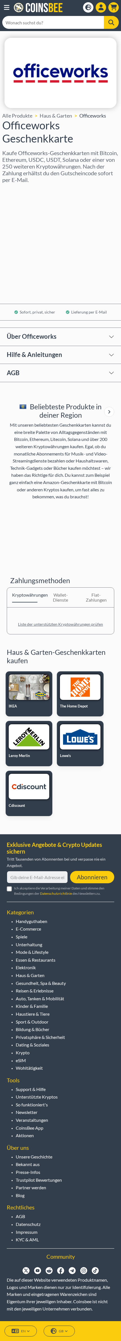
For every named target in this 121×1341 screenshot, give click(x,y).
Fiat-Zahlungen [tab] (96, 597)
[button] (6, 7)
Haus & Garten (56, 116)
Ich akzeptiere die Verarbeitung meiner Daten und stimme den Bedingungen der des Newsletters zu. (59, 891)
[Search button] (111, 22)
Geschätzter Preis (22, 239)
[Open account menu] (101, 7)
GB (61, 1331)
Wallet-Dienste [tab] (60, 597)
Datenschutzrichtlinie (56, 893)
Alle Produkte (17, 116)
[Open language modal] (88, 7)
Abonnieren (92, 876)
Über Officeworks (32, 336)
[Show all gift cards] (109, 411)
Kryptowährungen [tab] (24, 594)
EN (23, 1331)
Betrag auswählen (22, 215)
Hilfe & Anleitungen (34, 354)
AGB (13, 373)
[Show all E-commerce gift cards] (109, 412)
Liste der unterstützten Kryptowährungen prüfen (60, 624)
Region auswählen (22, 191)
